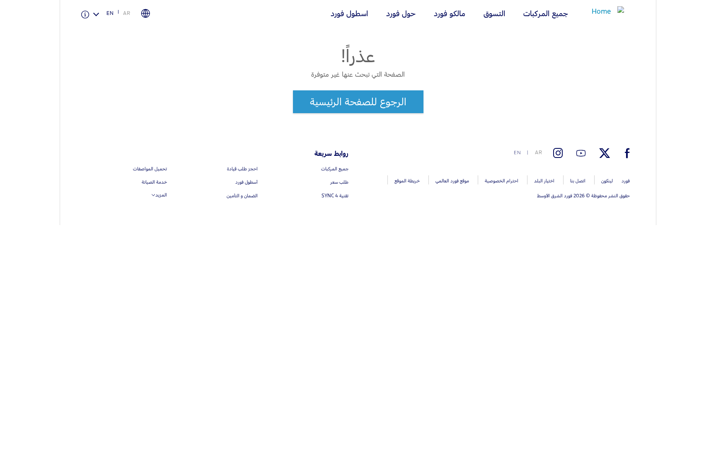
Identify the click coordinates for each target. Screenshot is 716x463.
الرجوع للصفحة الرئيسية (358, 101)
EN (110, 13)
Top (663, 423)
